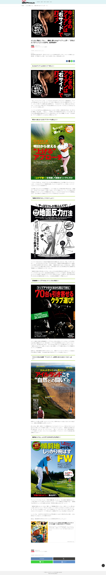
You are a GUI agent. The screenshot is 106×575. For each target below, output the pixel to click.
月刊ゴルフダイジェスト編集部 (41, 46)
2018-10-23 (37, 45)
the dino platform (54, 573)
